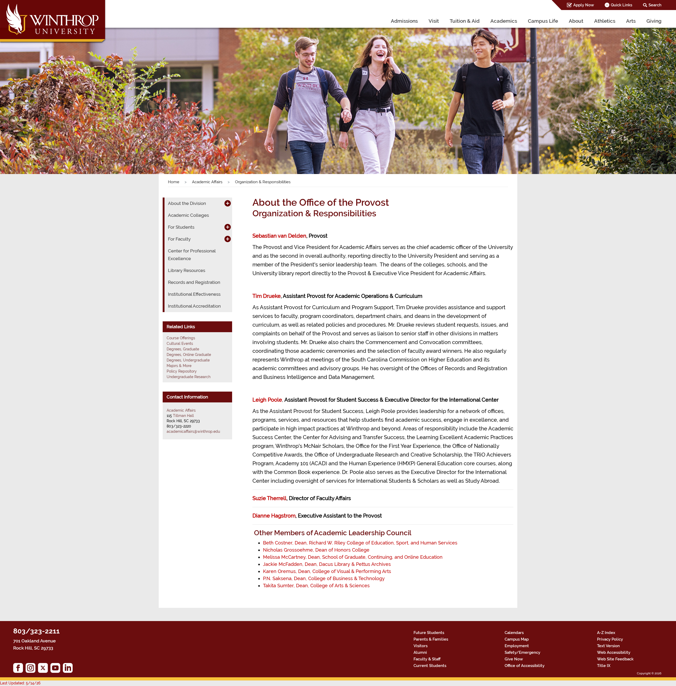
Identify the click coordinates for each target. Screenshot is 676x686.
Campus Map (517, 639)
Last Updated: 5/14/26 (20, 683)
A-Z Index (606, 632)
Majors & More (179, 366)
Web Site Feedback (615, 659)
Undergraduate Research (188, 377)
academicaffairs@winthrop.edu (193, 431)
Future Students (429, 632)
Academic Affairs (207, 182)
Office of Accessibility (524, 665)
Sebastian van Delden (279, 236)
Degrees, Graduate (183, 349)
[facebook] (19, 669)
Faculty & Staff (427, 659)
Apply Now (583, 5)
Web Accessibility (613, 652)
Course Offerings (181, 338)
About (576, 21)
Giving (653, 21)
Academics (503, 21)
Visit (434, 21)
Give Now (514, 659)
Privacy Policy (610, 639)
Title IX (604, 665)
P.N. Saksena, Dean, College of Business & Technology (324, 578)
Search (655, 5)
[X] (44, 669)
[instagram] (32, 669)
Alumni (420, 652)
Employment (517, 645)
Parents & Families (431, 639)
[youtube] (56, 669)
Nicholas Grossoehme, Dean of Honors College (316, 550)
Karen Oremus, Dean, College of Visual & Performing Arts (327, 571)
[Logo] (53, 22)
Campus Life (543, 21)
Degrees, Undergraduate (188, 360)
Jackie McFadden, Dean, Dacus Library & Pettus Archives (327, 564)
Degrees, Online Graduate (189, 355)
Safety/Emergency (522, 652)
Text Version (608, 645)
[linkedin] (69, 669)
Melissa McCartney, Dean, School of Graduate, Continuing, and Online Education (353, 557)
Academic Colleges (188, 215)
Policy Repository (182, 371)
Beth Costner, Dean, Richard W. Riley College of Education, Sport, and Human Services (360, 543)
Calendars (514, 632)
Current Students (430, 665)
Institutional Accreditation (194, 306)
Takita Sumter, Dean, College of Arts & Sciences (316, 585)
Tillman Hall (183, 416)
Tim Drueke (266, 296)
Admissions (404, 21)
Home (173, 182)
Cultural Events (180, 343)
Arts (631, 21)
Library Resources (186, 270)
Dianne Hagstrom (273, 516)
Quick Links (621, 5)
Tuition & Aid (465, 21)
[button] (50, 95)
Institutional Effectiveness (194, 294)
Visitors (421, 645)
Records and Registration (194, 282)
